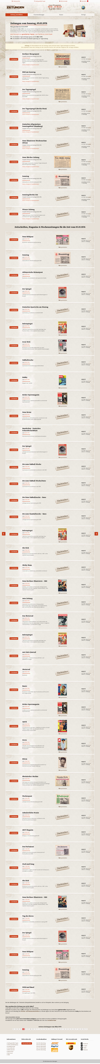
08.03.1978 (27, 600)
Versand (89, 58)
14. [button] (45, 1029)
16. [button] (50, 1029)
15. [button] (47, 1029)
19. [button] (57, 1029)
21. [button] (62, 1029)
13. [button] (42, 1029)
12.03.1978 (27, 935)
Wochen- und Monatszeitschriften (30, 1011)
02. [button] (16, 1029)
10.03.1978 (27, 761)
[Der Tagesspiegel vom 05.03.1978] (65, 94)
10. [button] (35, 1029)
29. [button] (81, 1029)
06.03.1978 (27, 274)
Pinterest (85, 1049)
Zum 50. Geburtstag (41, 1044)
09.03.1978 (27, 688)
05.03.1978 (27, 239)
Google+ (85, 1045)
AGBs (8, 1054)
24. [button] (69, 1029)
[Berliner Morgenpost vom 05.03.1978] (65, 59)
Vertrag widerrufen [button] (26, 1043)
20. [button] (59, 1029)
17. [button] (52, 1029)
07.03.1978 (27, 448)
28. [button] (79, 1029)
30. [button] (84, 1029)
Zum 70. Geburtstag (41, 1048)
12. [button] (40, 1029)
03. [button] (18, 1029)
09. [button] (33, 1029)
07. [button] (28, 1029)
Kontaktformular (11, 1046)
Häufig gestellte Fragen (12, 1043)
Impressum (10, 1053)
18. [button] (55, 1029)
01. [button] (13, 1029)
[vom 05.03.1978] (65, 239)
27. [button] (76, 1029)
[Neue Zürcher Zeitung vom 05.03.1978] (65, 162)
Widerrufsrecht (11, 1049)
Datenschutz (10, 1051)
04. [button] (21, 1029)
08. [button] (30, 1029)
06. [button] (25, 1029)
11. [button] (38, 1029)
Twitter (84, 1047)
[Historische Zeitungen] (15, 7)
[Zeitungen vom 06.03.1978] (96, 533)
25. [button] (71, 1029)
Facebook (85, 1043)
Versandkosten (11, 1048)
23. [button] (67, 1029)
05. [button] (23, 1029)
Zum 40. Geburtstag (41, 1043)
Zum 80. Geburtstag (41, 1049)
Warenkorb (84, 1)
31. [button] (86, 1029)
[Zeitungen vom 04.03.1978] (3, 533)
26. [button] (74, 1029)
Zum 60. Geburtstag (41, 1046)
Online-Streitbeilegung (12, 1044)
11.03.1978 (27, 849)
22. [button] (64, 1029)
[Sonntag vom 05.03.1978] (65, 180)
